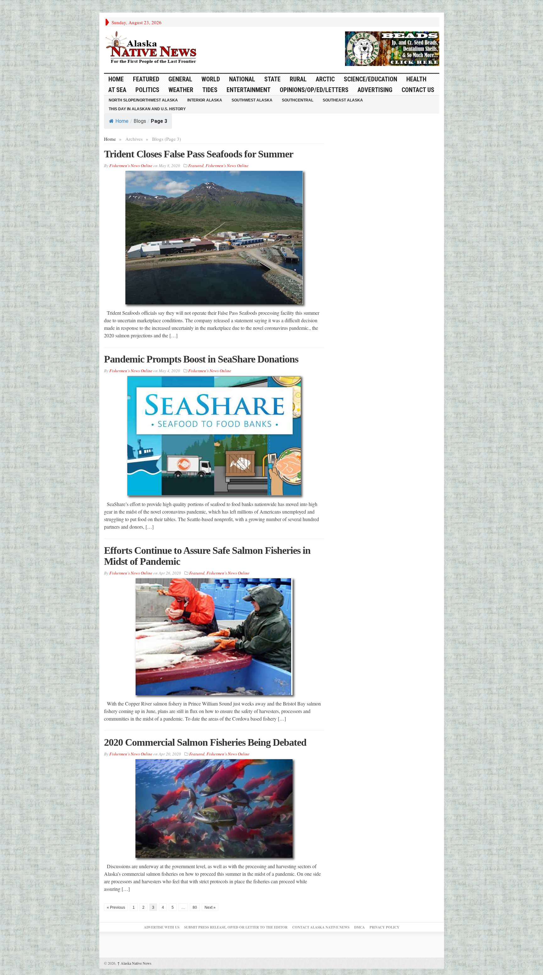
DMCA (359, 927)
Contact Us (418, 90)
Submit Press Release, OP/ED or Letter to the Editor (236, 927)
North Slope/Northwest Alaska (143, 100)
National (242, 79)
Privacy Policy (384, 927)
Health (416, 79)
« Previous (116, 907)
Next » (210, 907)
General (180, 79)
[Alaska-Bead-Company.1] (392, 48)
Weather (180, 90)
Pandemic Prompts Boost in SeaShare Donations (201, 359)
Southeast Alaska (343, 100)
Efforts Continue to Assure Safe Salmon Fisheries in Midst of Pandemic (207, 556)
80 (195, 907)
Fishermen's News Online (130, 165)
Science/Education (370, 79)
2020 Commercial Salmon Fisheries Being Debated (205, 742)
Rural (298, 79)
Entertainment (249, 90)
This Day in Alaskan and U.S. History (147, 109)
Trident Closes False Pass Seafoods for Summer (198, 154)
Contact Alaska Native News (320, 927)
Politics (147, 90)
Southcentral (297, 100)
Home (122, 121)
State (272, 79)
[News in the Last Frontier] (152, 48)
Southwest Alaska (252, 100)
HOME (116, 79)
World (210, 79)
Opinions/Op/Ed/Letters (314, 90)
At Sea (117, 90)
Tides (209, 90)
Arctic (325, 79)
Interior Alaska (204, 100)
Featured (146, 79)
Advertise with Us (161, 927)
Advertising (375, 90)
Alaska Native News (134, 963)
